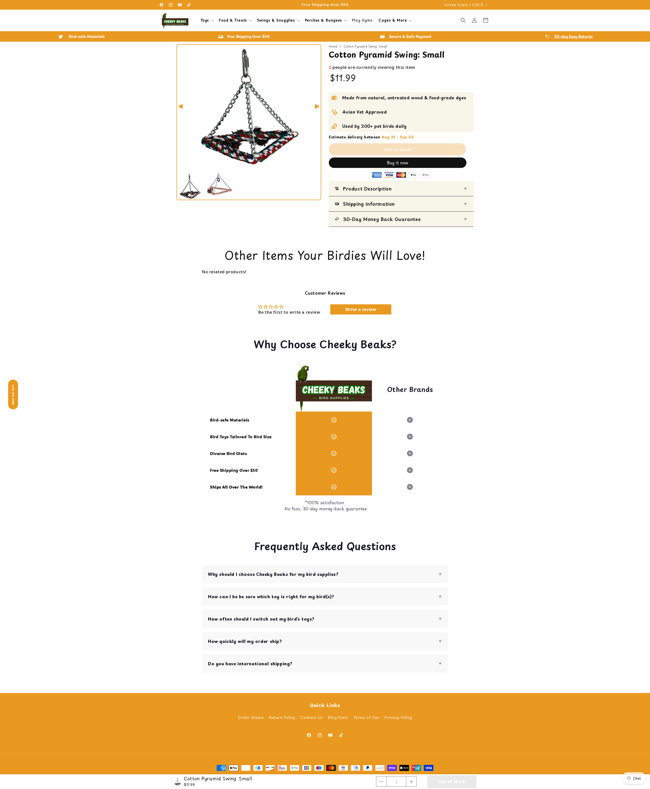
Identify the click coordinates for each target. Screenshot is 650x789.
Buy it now (397, 163)
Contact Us (311, 717)
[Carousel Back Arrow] (181, 106)
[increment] (411, 781)
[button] (207, 20)
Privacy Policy (398, 717)
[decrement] (381, 781)
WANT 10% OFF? (13, 394)
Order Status (251, 717)
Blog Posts (338, 717)
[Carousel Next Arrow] (317, 106)
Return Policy (282, 717)
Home (333, 46)
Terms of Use (366, 717)
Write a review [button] (360, 309)
